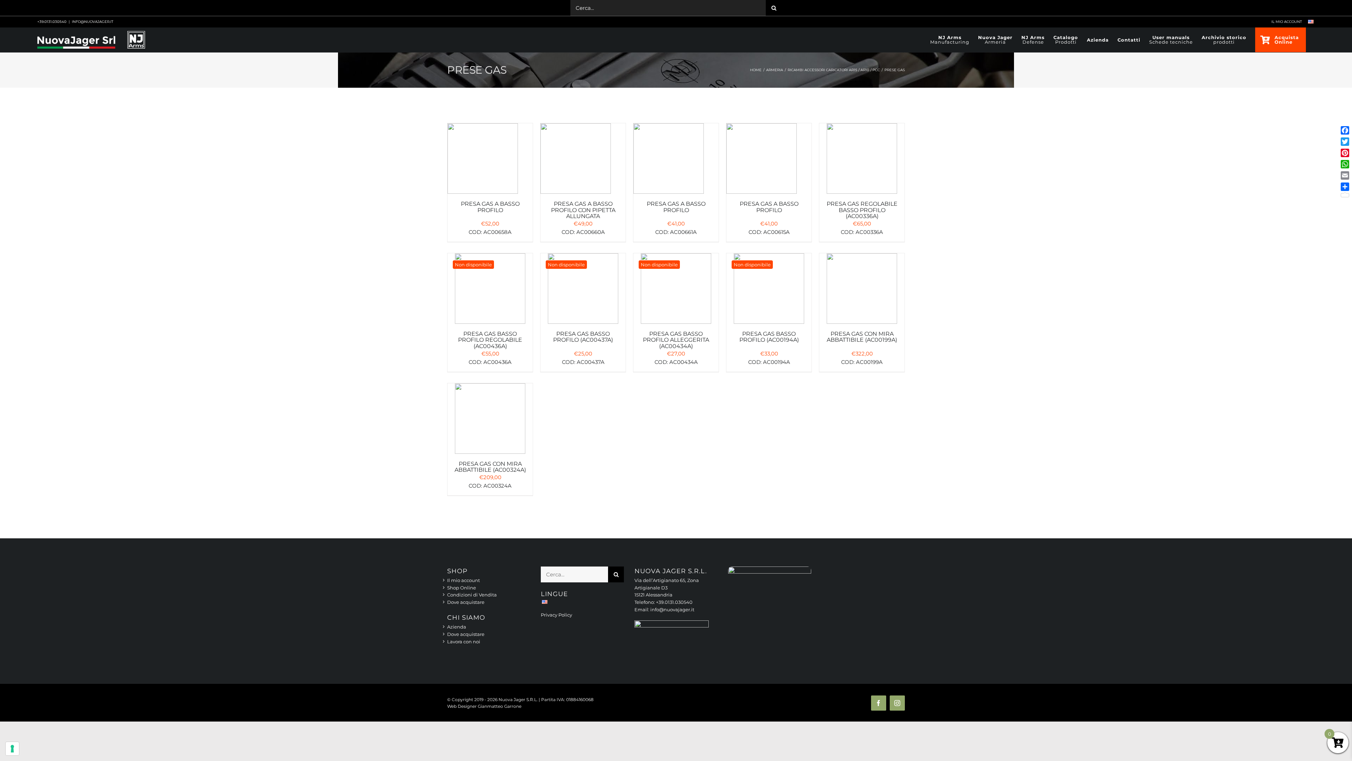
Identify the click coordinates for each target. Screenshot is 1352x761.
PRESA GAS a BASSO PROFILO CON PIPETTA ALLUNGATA (583, 209)
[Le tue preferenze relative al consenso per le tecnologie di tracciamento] (12, 748)
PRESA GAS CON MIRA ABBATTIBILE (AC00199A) (862, 337)
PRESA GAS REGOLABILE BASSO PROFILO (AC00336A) (862, 209)
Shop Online (461, 587)
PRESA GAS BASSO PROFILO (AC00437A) (583, 337)
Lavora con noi (463, 641)
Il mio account (463, 580)
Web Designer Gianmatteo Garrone (484, 706)
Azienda (456, 627)
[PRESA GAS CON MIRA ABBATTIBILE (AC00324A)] (490, 422)
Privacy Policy (556, 615)
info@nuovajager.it (92, 21)
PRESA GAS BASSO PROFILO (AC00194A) (769, 337)
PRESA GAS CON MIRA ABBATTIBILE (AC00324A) (490, 467)
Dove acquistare (465, 602)
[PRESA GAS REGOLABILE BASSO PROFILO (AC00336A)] (862, 162)
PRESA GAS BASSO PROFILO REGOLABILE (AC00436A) (490, 339)
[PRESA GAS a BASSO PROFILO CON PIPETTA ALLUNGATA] (583, 162)
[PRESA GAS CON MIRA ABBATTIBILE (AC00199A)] (862, 292)
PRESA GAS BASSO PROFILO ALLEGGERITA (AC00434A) (676, 339)
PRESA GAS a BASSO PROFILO (490, 207)
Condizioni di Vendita (472, 595)
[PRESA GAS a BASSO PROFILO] (490, 162)
